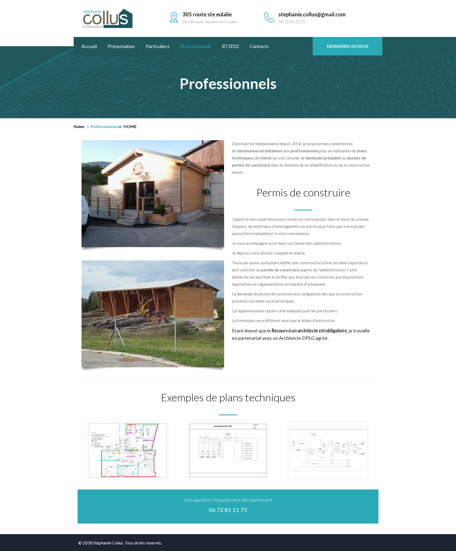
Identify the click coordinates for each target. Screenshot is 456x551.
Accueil (89, 46)
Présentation (121, 46)
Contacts (259, 46)
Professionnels (195, 46)
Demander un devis (347, 46)
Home (130, 126)
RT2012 (230, 46)
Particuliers (157, 46)
